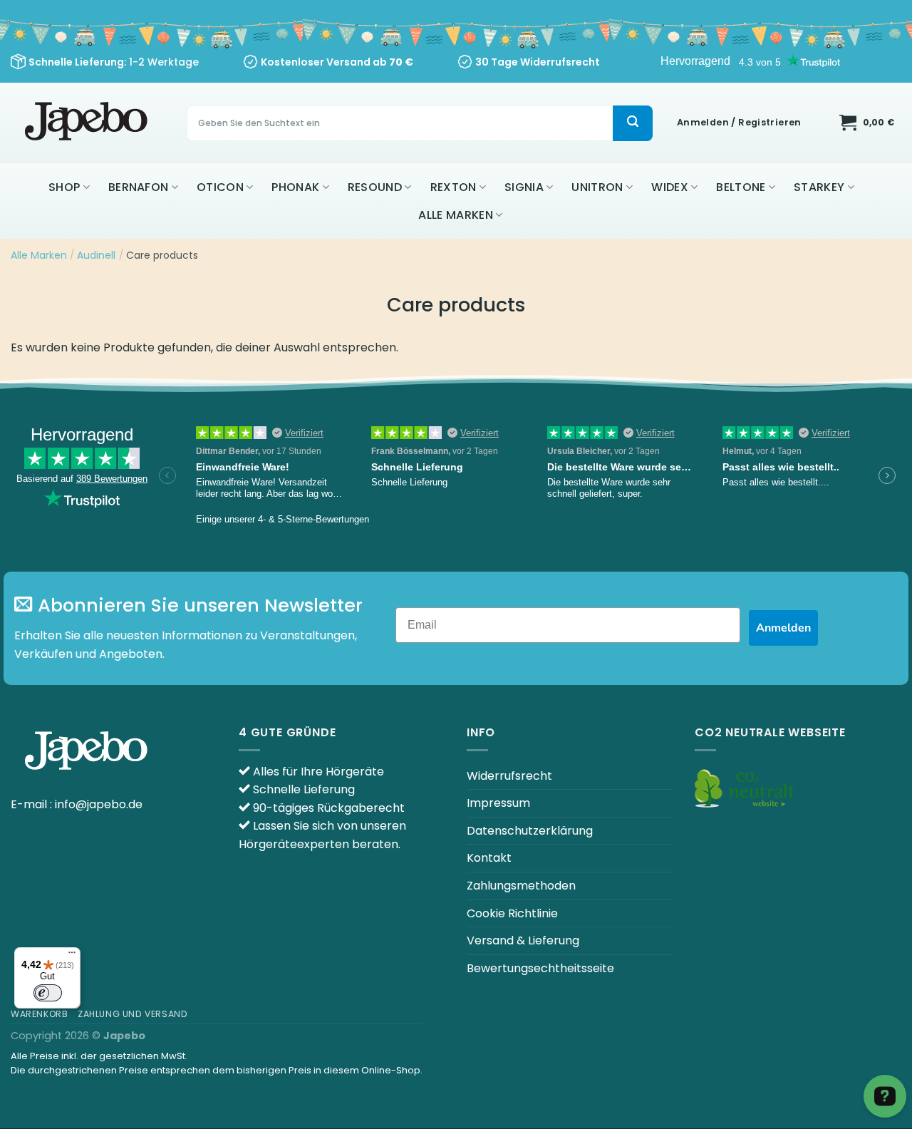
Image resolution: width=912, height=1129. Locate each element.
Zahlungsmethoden (521, 885)
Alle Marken (455, 215)
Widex (669, 187)
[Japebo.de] (88, 123)
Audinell (96, 255)
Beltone (740, 187)
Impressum (498, 803)
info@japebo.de (98, 804)
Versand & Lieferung (523, 940)
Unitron (597, 187)
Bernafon (138, 187)
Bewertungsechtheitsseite (540, 968)
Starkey (819, 187)
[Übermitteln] (633, 123)
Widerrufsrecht (509, 776)
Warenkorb (39, 1014)
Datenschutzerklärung (530, 831)
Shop (64, 187)
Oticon (220, 187)
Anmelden (783, 628)
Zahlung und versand (133, 1014)
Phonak (295, 187)
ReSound (375, 187)
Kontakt (489, 858)
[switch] (47, 992)
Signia (524, 187)
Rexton (453, 187)
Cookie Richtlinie (512, 913)
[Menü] (72, 955)
